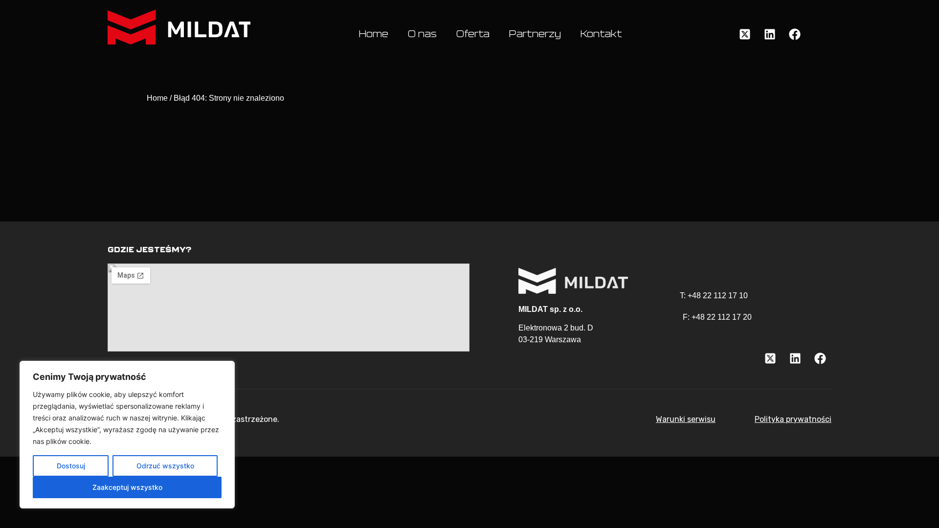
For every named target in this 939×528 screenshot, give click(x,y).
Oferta (473, 34)
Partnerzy (535, 34)
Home (373, 34)
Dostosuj (71, 466)
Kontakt (601, 34)
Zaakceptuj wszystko (127, 487)
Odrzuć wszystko (165, 466)
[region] (127, 434)
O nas (422, 34)
